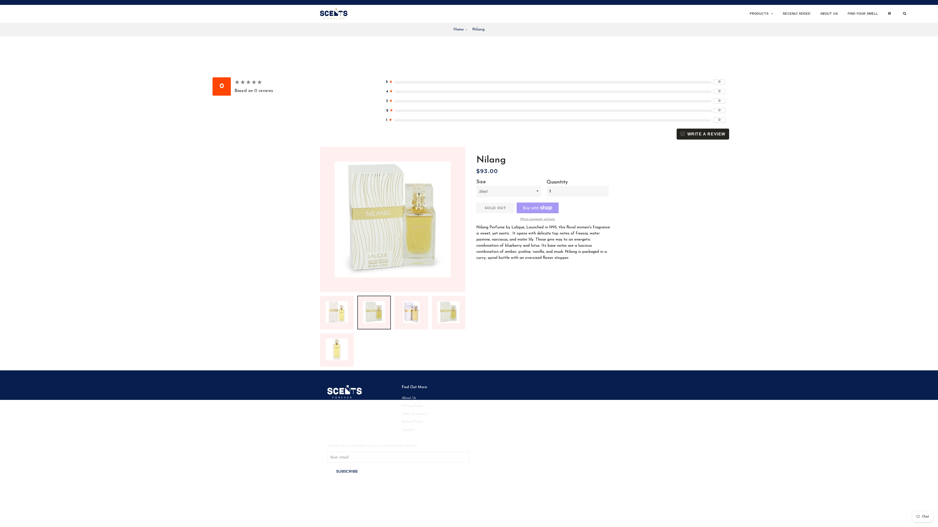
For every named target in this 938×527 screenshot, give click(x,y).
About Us (409, 398)
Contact (408, 430)
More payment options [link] (537, 219)
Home (458, 29)
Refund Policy (412, 422)
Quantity (557, 182)
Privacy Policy (412, 406)
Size (481, 182)
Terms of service (414, 414)
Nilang (478, 29)
